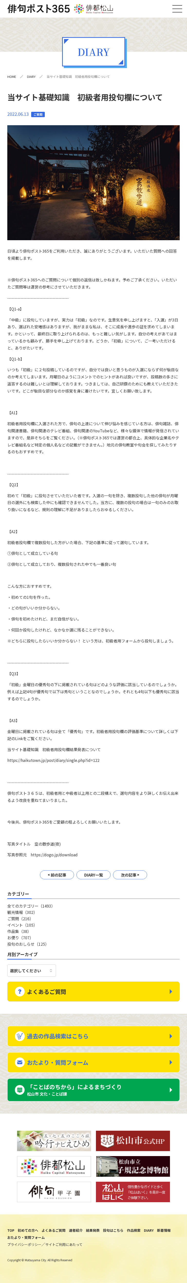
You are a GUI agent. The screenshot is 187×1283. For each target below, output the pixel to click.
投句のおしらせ (28, 944)
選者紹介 (76, 1230)
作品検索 (133, 1230)
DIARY (31, 76)
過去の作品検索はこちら (58, 1036)
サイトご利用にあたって (64, 1244)
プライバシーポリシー (24, 1244)
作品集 (19, 931)
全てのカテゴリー (31, 906)
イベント (22, 925)
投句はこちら (113, 1230)
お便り (20, 938)
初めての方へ (28, 1230)
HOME (11, 76)
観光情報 (22, 912)
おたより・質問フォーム (57, 1062)
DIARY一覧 (93, 875)
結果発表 (93, 1230)
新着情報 (164, 1230)
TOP (10, 1230)
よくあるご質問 (46, 991)
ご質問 (20, 918)
